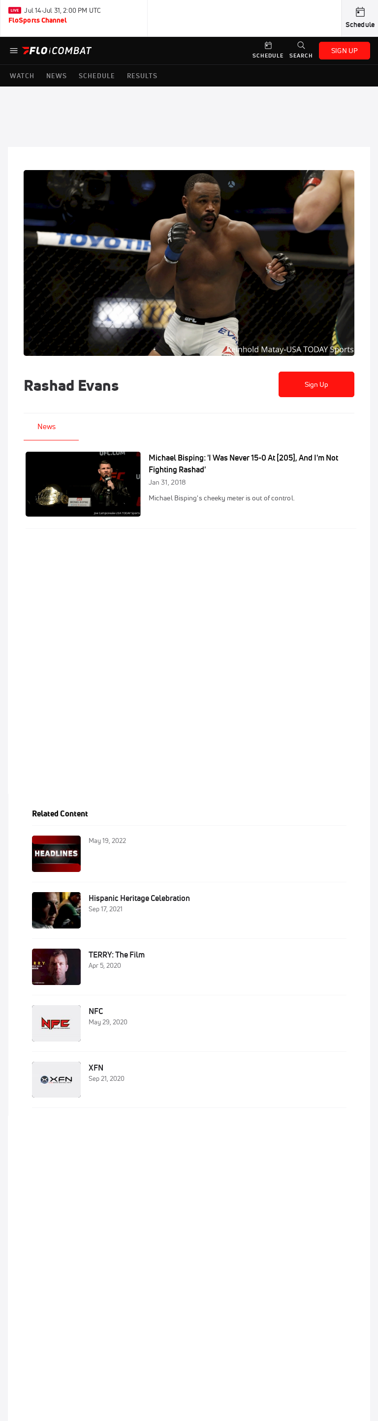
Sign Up (317, 384)
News (46, 426)
